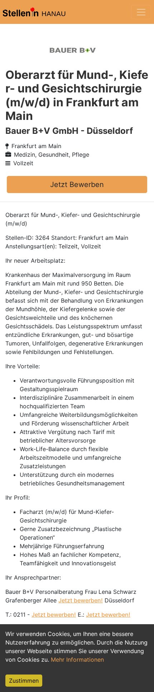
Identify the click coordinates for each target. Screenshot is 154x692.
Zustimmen (24, 680)
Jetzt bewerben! (80, 600)
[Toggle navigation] (141, 12)
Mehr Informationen (77, 659)
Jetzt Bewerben (77, 184)
